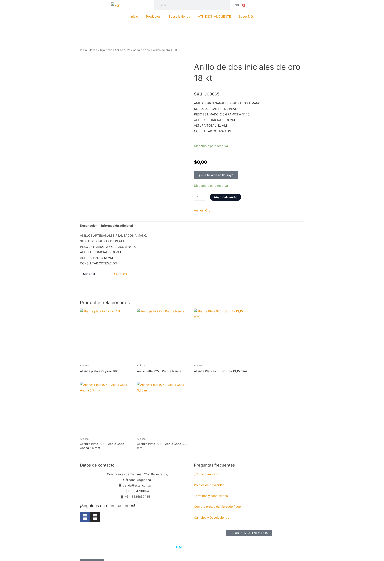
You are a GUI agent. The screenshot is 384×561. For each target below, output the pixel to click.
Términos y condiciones (211, 496)
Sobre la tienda (179, 16)
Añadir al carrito (225, 197)
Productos (153, 16)
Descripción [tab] (88, 225)
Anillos (119, 50)
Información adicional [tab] (117, 225)
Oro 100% (120, 274)
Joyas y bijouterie (100, 50)
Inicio (134, 16)
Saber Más (246, 16)
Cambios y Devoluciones (211, 517)
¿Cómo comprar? (206, 474)
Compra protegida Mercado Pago (217, 506)
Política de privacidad (209, 485)
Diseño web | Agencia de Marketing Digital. (192, 547)
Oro (128, 50)
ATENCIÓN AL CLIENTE (214, 16)
